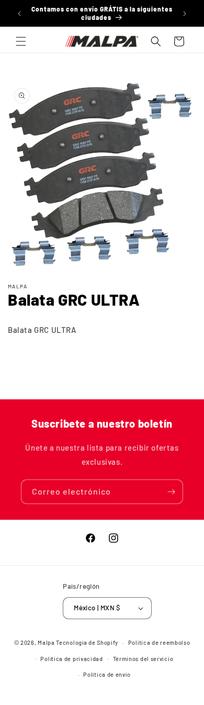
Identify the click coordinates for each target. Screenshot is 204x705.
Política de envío (106, 674)
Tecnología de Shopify (87, 642)
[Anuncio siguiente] (184, 13)
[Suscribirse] (171, 491)
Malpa (46, 642)
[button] (20, 41)
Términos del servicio (143, 658)
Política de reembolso (159, 642)
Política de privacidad (71, 658)
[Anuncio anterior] (19, 13)
